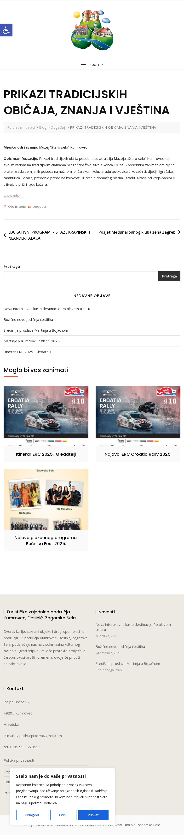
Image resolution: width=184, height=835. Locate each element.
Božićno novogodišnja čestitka (28, 319)
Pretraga (12, 266)
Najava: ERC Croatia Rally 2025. (138, 454)
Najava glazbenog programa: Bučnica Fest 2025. (46, 541)
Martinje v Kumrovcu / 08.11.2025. (32, 341)
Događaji (40, 206)
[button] (6, 30)
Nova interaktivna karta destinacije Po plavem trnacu (47, 308)
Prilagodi (32, 815)
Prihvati (93, 815)
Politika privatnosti (19, 760)
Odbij (63, 815)
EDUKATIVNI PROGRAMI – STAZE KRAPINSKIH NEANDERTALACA (49, 235)
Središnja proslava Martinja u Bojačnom (36, 330)
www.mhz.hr (14, 195)
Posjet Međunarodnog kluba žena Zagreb (137, 232)
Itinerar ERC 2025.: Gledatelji (27, 351)
